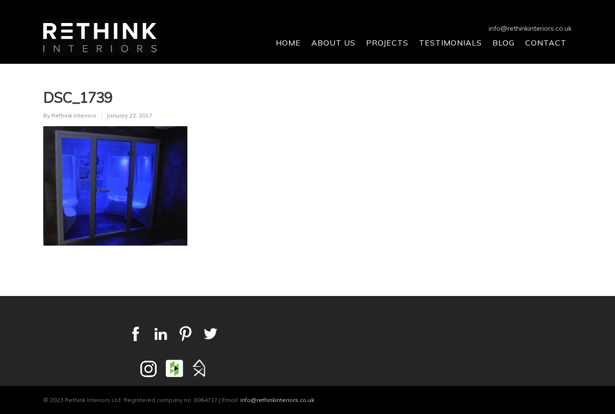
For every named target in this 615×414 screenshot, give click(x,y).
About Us (333, 42)
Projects (387, 42)
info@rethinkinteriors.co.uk (530, 28)
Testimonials (450, 42)
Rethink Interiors (74, 115)
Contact (545, 42)
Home (288, 42)
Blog (503, 42)
